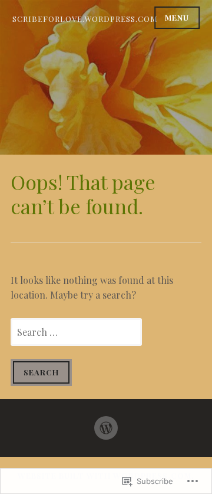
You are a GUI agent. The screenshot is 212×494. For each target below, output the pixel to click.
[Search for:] (76, 332)
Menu (177, 17)
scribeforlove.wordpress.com (85, 19)
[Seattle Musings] (106, 423)
